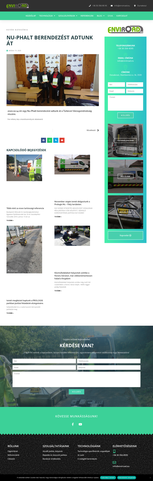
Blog (99, 16)
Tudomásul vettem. (108, 477)
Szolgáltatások (66, 16)
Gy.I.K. (110, 16)
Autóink (125, 176)
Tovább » (10, 220)
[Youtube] (80, 424)
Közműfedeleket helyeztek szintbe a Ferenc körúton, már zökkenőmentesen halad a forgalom (73, 276)
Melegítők (125, 212)
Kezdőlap (31, 16)
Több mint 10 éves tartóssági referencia (25, 208)
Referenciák (87, 16)
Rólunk (13, 446)
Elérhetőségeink (125, 446)
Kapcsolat (121, 16)
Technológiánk (125, 140)
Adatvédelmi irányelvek (126, 477)
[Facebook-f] (72, 424)
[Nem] (150, 478)
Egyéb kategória (17, 30)
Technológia (46, 16)
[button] (43, 140)
